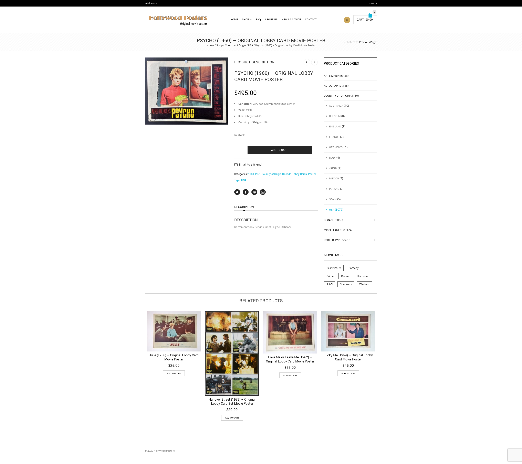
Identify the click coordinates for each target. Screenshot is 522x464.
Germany (335, 147)
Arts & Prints (333, 75)
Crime (330, 276)
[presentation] (139, 353)
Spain (332, 199)
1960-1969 (254, 174)
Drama (345, 276)
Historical (362, 276)
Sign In (373, 3)
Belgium (335, 116)
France (334, 137)
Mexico (334, 178)
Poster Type (332, 240)
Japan (333, 168)
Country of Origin (235, 45)
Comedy (353, 268)
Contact (311, 19)
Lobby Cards (299, 174)
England (335, 126)
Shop (245, 19)
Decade (286, 174)
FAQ (258, 19)
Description (244, 207)
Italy (332, 157)
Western (364, 284)
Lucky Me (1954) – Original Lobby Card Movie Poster (348, 357)
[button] (174, 373)
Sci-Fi (329, 284)
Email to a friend (250, 164)
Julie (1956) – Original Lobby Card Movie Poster (174, 357)
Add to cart (279, 149)
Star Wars (346, 284)
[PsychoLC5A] (186, 90)
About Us (271, 19)
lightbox (152, 117)
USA (250, 45)
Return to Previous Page (361, 42)
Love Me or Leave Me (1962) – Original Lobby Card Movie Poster (290, 359)
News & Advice (291, 19)
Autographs (332, 85)
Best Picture (333, 268)
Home (234, 19)
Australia (336, 105)
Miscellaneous (334, 230)
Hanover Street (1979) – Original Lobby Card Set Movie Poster (232, 401)
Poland (334, 189)
